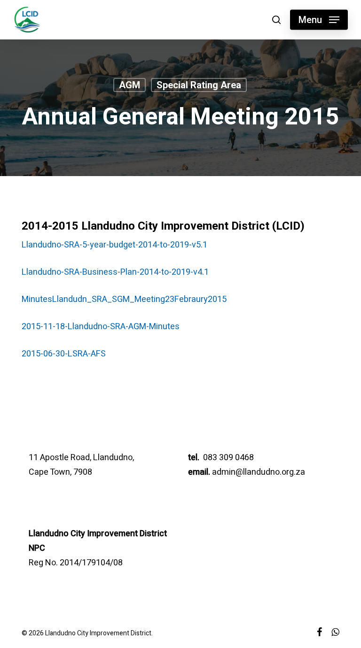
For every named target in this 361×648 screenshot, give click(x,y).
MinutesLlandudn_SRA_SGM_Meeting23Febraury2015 (124, 299)
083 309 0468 (227, 457)
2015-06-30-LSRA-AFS (64, 353)
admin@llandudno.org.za (258, 472)
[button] (319, 19)
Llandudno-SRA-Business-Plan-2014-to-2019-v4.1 (115, 272)
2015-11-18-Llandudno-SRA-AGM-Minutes (101, 326)
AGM (129, 85)
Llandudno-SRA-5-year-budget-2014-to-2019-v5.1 (114, 245)
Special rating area (199, 85)
